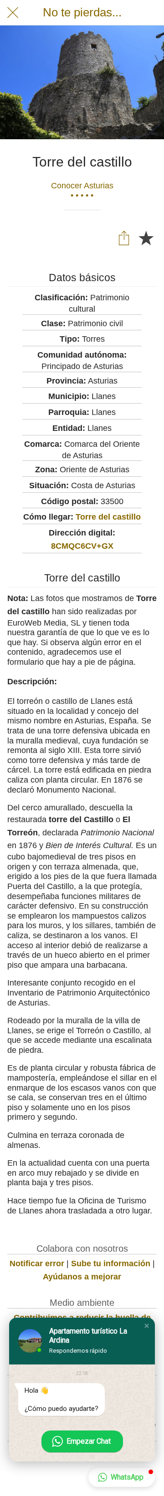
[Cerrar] (12, 12)
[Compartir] (124, 237)
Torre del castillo (108, 516)
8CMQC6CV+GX (82, 546)
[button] (146, 1325)
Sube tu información (110, 1263)
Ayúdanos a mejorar (82, 1276)
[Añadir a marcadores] (146, 237)
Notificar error (37, 1263)
